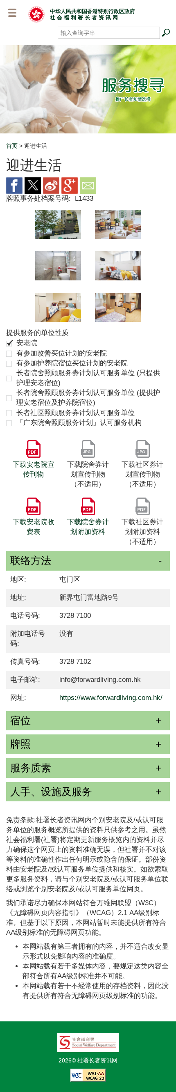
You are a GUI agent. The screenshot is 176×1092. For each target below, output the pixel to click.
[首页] (36, 14)
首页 (12, 145)
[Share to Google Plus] (69, 185)
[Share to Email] (88, 185)
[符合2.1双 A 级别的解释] (88, 1074)
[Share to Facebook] (14, 185)
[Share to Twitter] (33, 185)
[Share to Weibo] (51, 185)
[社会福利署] (88, 1042)
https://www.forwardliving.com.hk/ (110, 698)
